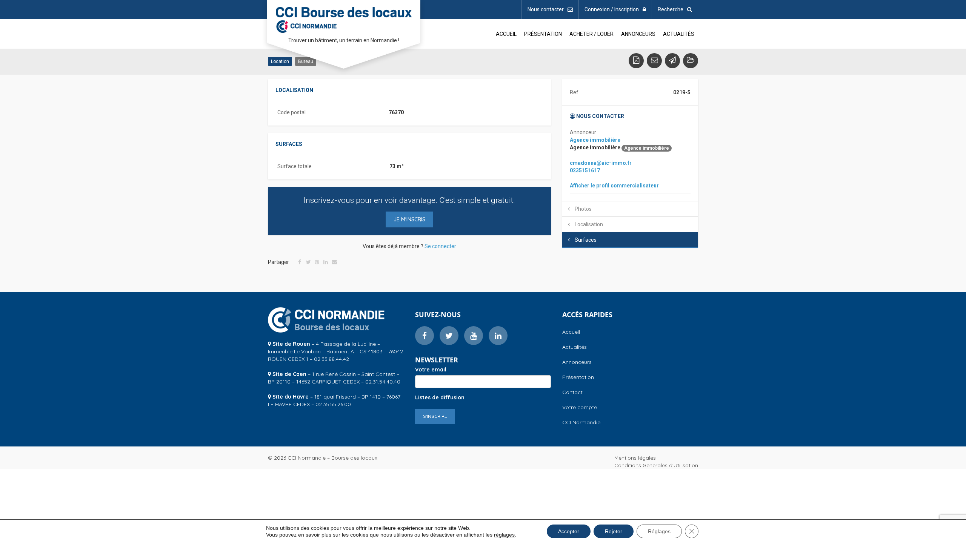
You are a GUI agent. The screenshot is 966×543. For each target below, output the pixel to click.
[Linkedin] (325, 262)
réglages (504, 535)
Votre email (430, 369)
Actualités (678, 34)
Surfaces (585, 240)
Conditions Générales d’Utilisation (656, 465)
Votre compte (579, 407)
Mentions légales (635, 457)
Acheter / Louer (591, 34)
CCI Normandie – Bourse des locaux (343, 18)
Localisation (588, 224)
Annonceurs (638, 34)
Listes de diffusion (440, 397)
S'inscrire (435, 416)
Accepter (568, 531)
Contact (572, 392)
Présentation (543, 34)
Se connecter (440, 246)
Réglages (659, 531)
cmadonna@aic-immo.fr (601, 163)
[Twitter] (308, 262)
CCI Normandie (581, 422)
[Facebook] (299, 262)
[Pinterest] (317, 262)
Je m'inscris (409, 219)
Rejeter (613, 531)
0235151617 (585, 170)
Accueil (506, 34)
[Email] (334, 262)
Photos (583, 209)
